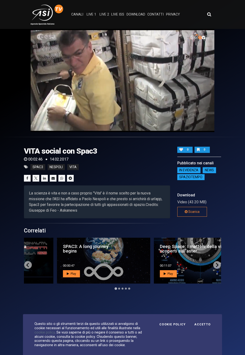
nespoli (56, 167)
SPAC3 (38, 167)
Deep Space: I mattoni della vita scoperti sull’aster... (163, 249)
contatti (155, 14)
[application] (122, 80)
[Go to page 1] (115, 288)
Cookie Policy (172, 324)
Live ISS (117, 14)
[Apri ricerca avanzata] (209, 14)
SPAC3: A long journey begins (56, 249)
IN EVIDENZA (188, 170)
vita (73, 167)
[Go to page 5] (129, 289)
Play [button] (43, 273)
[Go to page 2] (119, 289)
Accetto (202, 324)
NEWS (209, 170)
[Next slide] (217, 265)
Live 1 (91, 14)
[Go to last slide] (28, 265)
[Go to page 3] (122, 289)
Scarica (194, 212)
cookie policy (44, 332)
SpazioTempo (190, 177)
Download (136, 14)
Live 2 (104, 14)
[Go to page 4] (126, 289)
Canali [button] (77, 14)
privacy (173, 14)
